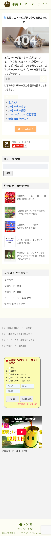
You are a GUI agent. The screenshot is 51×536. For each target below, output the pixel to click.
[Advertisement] (25, 485)
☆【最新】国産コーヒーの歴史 (18, 328)
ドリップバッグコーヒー (20, 377)
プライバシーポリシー (25, 529)
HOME (27, 524)
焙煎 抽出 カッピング (18, 118)
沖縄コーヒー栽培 (17, 106)
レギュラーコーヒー (18, 374)
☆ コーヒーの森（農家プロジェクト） (21, 340)
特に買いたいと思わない (20, 381)
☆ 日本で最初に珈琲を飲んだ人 (18, 334)
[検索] (43, 79)
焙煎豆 (13, 371)
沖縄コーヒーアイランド (28, 4)
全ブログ (12, 102)
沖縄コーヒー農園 (17, 110)
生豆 (12, 368)
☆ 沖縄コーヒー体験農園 (15, 346)
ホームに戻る (27, 129)
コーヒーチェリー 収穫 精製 (22, 114)
